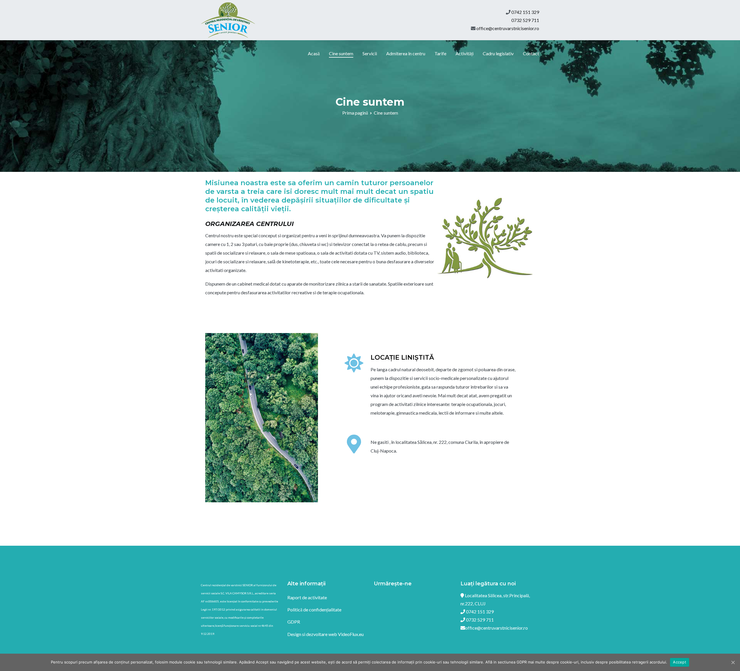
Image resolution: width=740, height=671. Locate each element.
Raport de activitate (307, 597)
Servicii (369, 53)
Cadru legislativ (498, 53)
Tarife (440, 53)
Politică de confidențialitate (314, 609)
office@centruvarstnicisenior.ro (507, 28)
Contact (531, 53)
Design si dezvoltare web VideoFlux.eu (325, 634)
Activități (464, 53)
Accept (679, 662)
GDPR (293, 621)
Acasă (314, 53)
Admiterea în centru (405, 53)
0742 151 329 (525, 12)
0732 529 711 (525, 20)
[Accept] (733, 662)
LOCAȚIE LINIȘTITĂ (402, 357)
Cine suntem (341, 53)
